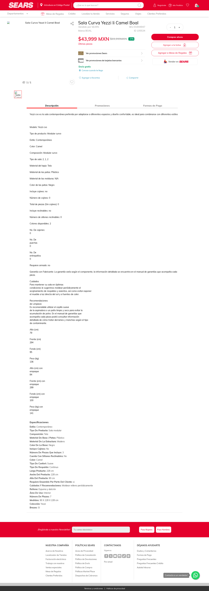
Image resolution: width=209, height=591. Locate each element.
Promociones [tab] (102, 105)
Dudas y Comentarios (146, 551)
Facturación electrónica (56, 559)
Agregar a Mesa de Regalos (172, 53)
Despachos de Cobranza (86, 575)
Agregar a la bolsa (172, 45)
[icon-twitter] (111, 556)
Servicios (110, 13)
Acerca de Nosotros (54, 551)
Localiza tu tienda (91, 13)
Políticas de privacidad (115, 588)
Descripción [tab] (52, 105)
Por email (108, 562)
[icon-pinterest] (128, 556)
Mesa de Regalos (55, 14)
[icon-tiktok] (124, 556)
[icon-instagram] (119, 556)
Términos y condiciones (93, 588)
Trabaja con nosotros (55, 563)
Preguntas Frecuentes (146, 559)
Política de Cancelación (85, 555)
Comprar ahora (175, 37)
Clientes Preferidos (156, 13)
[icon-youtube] (115, 556)
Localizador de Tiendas (56, 555)
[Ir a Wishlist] (188, 5)
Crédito (72, 13)
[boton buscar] (139, 5)
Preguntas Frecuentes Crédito (150, 563)
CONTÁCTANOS (112, 545)
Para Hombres (163, 530)
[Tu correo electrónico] (105, 530)
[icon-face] (106, 556)
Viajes (138, 13)
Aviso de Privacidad (84, 551)
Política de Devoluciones (86, 559)
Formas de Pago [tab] (152, 105)
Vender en (173, 61)
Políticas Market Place (85, 571)
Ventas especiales (54, 567)
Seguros (125, 13)
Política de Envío (82, 563)
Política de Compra (83, 567)
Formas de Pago (144, 555)
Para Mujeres (147, 530)
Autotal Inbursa (144, 567)
